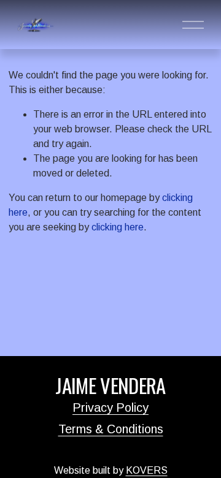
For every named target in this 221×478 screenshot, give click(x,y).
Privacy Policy (110, 407)
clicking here (117, 227)
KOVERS (147, 470)
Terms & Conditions (110, 429)
